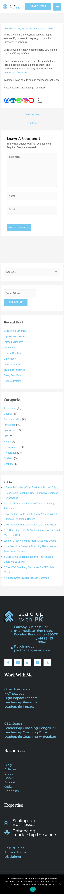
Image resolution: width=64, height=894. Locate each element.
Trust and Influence (14, 369)
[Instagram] (25, 98)
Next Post (32, 123)
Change (8, 413)
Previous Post (32, 114)
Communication (12, 419)
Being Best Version (14, 375)
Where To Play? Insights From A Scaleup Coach (30, 540)
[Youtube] (31, 98)
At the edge (10, 408)
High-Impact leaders (15, 336)
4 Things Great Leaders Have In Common (26, 577)
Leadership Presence (15, 72)
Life (6, 436)
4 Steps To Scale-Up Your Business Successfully (30, 487)
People (7, 441)
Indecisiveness (12, 364)
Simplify (8, 463)
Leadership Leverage (15, 330)
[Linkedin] (13, 98)
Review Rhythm (12, 353)
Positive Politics (12, 381)
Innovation (10, 424)
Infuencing (10, 347)
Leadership (10, 28)
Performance (11, 447)
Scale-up (8, 458)
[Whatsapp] (19, 98)
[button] (38, 6)
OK (32, 889)
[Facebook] (7, 98)
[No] (60, 884)
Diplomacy (10, 358)
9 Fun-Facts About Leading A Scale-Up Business (30, 524)
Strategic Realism (13, 341)
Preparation (10, 452)
